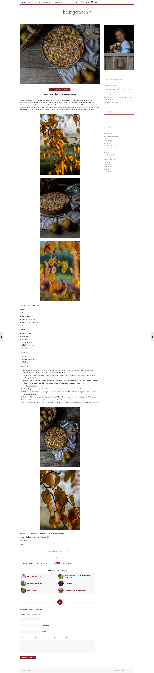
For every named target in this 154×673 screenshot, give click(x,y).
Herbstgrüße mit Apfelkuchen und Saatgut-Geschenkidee (118, 98)
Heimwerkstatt (108, 145)
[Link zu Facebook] (130, 670)
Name (43, 619)
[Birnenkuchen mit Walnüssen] (60, 54)
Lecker (61, 89)
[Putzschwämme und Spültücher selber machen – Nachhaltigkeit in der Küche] (1, 336)
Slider (106, 169)
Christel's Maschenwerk (111, 136)
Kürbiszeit (107, 94)
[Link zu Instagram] (132, 670)
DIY (105, 138)
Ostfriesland (108, 164)
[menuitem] (24, 2)
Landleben (107, 155)
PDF (62, 533)
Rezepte (66, 89)
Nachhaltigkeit (108, 160)
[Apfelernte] (152, 336)
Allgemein (54, 89)
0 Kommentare (64, 551)
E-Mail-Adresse (46, 625)
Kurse (106, 152)
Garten (106, 143)
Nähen (106, 162)
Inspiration (107, 150)
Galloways (107, 141)
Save (59, 563)
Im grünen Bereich (110, 148)
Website (44, 631)
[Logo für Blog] (77, 12)
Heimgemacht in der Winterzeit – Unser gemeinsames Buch (117, 90)
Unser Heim (108, 171)
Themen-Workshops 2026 (112, 103)
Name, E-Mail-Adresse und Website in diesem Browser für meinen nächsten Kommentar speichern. (45, 637)
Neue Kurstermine (110, 86)
